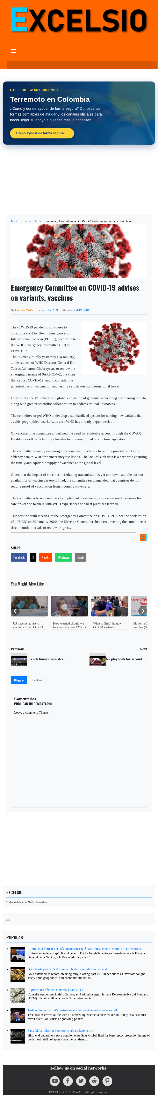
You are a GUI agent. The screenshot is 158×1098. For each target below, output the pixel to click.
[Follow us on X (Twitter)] (81, 1081)
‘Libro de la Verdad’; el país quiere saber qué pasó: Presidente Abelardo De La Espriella (85, 948)
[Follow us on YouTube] (55, 1081)
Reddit (46, 557)
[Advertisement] (79, 180)
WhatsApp (64, 557)
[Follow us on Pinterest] (107, 1081)
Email (80, 557)
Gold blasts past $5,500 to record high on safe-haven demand (67, 969)
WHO (86, 310)
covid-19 (76, 310)
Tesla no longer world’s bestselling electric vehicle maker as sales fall (72, 1010)
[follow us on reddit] (94, 1081)
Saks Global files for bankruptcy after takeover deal (61, 1030)
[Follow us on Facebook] (68, 1081)
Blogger (19, 680)
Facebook (19, 557)
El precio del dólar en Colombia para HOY (56, 990)
